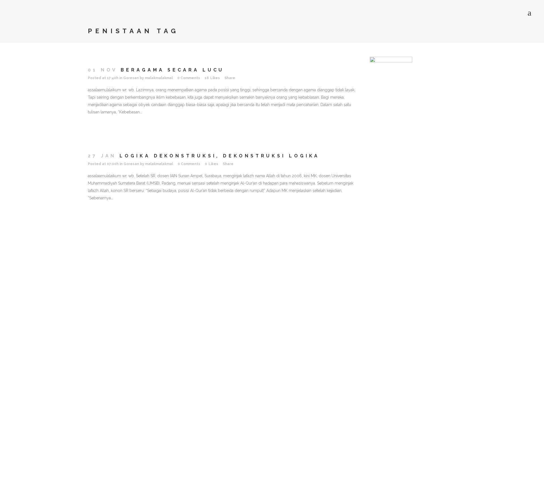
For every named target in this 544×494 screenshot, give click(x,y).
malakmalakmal (159, 78)
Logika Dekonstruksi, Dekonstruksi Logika (220, 156)
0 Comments (188, 78)
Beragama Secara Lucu (172, 70)
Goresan (131, 78)
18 (212, 78)
